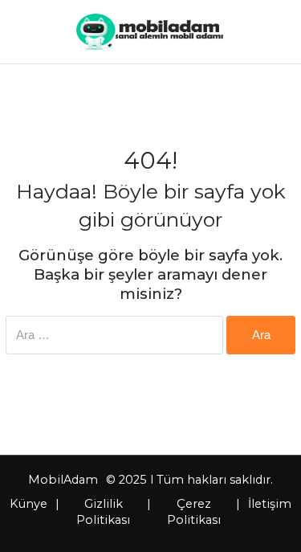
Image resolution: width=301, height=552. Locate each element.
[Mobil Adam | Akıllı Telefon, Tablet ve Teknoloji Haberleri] (149, 32)
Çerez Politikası (194, 512)
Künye (28, 504)
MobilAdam (63, 479)
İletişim (269, 504)
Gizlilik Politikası (103, 512)
